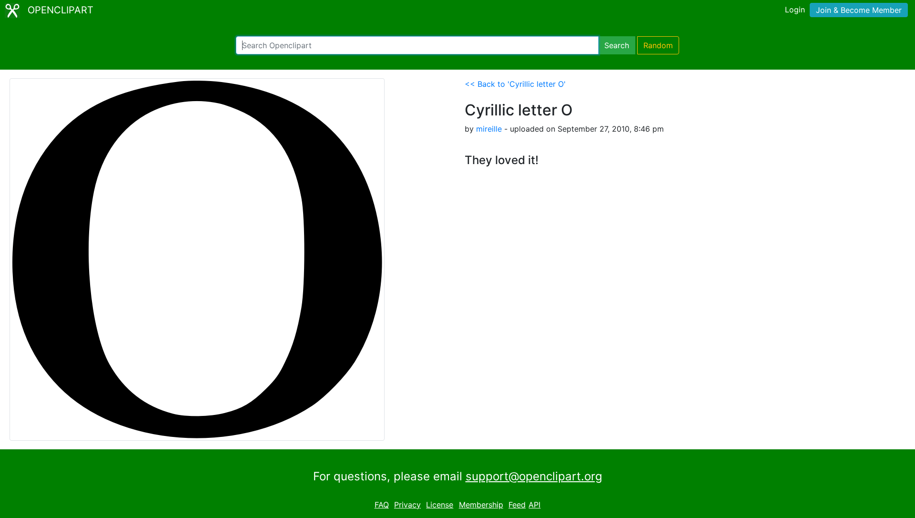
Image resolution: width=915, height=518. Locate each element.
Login (795, 9)
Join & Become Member (859, 10)
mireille (489, 129)
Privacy (407, 504)
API (534, 504)
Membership (481, 504)
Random (658, 45)
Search (616, 45)
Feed (517, 504)
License (439, 504)
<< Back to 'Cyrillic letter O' (515, 84)
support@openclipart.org (534, 476)
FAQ (382, 504)
